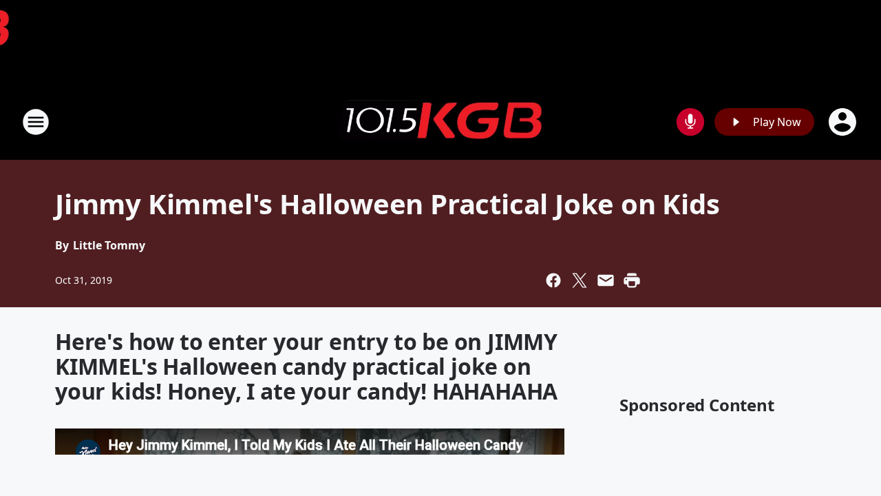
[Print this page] (631, 280)
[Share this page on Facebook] (553, 280)
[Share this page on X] (579, 280)
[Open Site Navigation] (36, 122)
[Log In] (844, 122)
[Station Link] (440, 122)
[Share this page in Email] (605, 280)
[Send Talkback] (690, 122)
